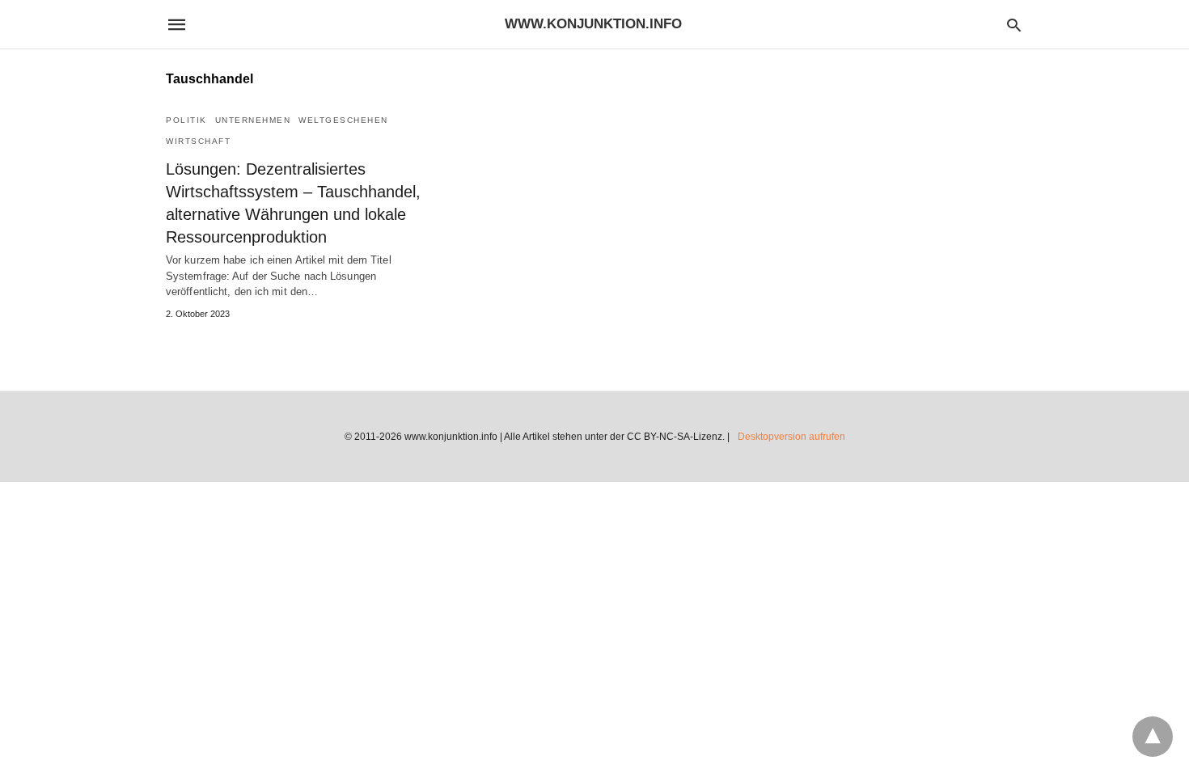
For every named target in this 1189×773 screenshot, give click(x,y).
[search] (1014, 24)
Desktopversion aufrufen (791, 436)
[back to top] (1152, 736)
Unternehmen (253, 120)
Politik (186, 120)
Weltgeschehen (343, 120)
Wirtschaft (198, 141)
